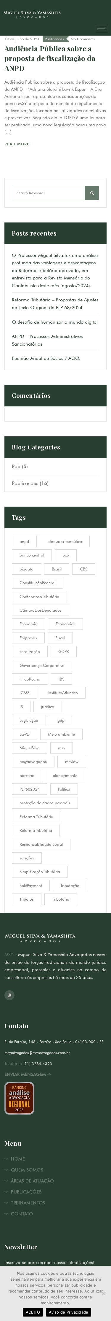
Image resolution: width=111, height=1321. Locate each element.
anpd (24, 541)
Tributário (60, 899)
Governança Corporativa (42, 665)
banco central (32, 555)
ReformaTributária (36, 830)
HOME (18, 1159)
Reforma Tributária (36, 816)
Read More (17, 144)
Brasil (57, 569)
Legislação (29, 720)
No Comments (83, 38)
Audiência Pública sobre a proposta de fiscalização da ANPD (49, 58)
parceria (27, 775)
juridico (47, 706)
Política (64, 789)
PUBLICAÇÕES (26, 1192)
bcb (65, 555)
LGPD (25, 734)
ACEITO (33, 1312)
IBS (61, 679)
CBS (83, 569)
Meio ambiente (61, 734)
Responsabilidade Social (41, 844)
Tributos (27, 899)
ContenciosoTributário (39, 596)
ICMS (24, 692)
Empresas (28, 637)
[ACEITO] (104, 1293)
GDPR (63, 651)
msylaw (71, 761)
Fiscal (60, 637)
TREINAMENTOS (28, 1203)
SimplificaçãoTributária (40, 871)
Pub (16, 466)
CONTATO (22, 1214)
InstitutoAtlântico (63, 692)
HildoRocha (30, 679)
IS (21, 706)
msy (61, 747)
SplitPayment (31, 885)
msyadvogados (33, 761)
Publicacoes (54, 38)
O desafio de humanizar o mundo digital (55, 322)
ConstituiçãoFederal (37, 582)
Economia (28, 623)
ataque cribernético (64, 541)
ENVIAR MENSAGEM (25, 1074)
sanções (27, 858)
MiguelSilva (30, 747)
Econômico (65, 623)
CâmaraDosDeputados (41, 610)
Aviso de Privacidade (68, 1312)
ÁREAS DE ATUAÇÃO (32, 1181)
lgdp (61, 720)
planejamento (65, 775)
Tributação (69, 885)
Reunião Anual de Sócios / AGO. (46, 358)
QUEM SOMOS (27, 1170)
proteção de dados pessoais (45, 802)
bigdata (26, 569)
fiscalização (30, 651)
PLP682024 (30, 789)
